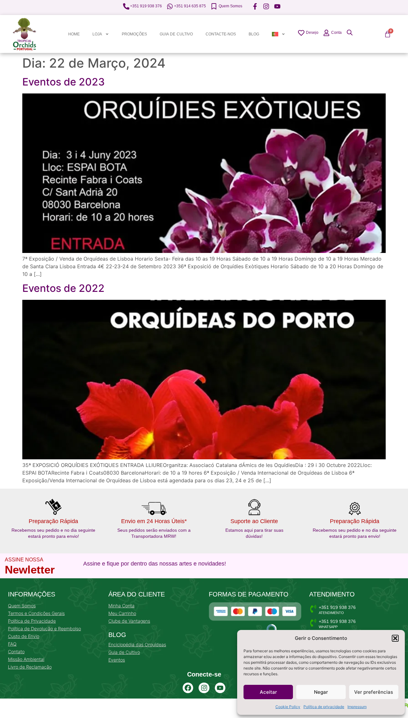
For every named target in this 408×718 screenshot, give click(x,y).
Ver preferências (373, 692)
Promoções (134, 34)
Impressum (357, 706)
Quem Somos (230, 6)
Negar (321, 692)
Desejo (312, 32)
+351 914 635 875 (190, 6)
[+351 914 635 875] (170, 6)
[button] (395, 638)
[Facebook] (188, 688)
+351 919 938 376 (146, 6)
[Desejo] (301, 33)
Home (74, 34)
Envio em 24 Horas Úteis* (154, 521)
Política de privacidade (323, 706)
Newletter (30, 569)
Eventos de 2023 (63, 82)
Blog (254, 34)
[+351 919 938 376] (126, 6)
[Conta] (326, 33)
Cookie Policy (287, 706)
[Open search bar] (349, 32)
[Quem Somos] (214, 6)
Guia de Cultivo (176, 34)
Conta (336, 32)
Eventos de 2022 (63, 288)
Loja (97, 34)
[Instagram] (204, 688)
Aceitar (268, 692)
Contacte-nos (221, 34)
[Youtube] (220, 688)
